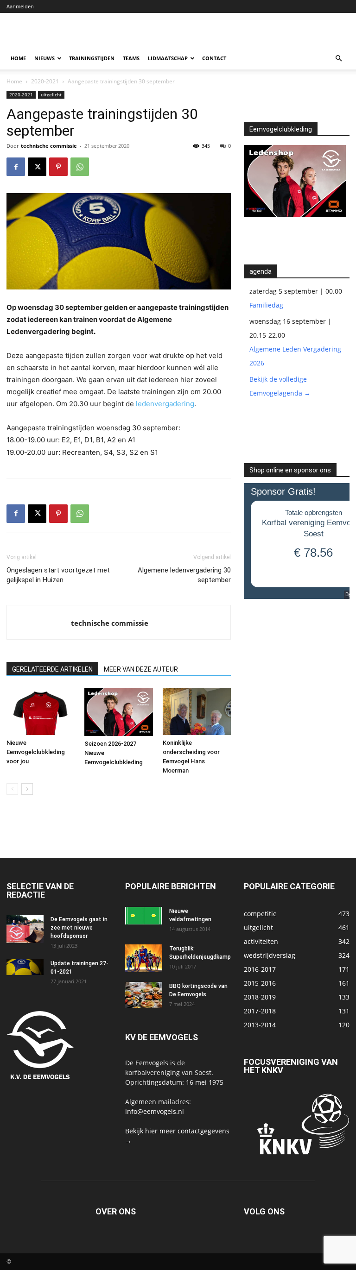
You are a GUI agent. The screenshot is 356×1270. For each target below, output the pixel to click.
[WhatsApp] (79, 166)
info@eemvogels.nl (154, 1111)
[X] (37, 166)
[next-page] (27, 789)
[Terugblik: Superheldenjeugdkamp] (143, 958)
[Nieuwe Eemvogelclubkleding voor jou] (40, 711)
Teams (131, 58)
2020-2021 (45, 81)
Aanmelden (20, 6)
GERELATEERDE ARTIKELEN (52, 669)
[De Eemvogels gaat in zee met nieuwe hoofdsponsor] (25, 929)
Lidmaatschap (168, 58)
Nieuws (44, 58)
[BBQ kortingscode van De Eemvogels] (143, 995)
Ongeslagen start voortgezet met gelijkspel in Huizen (58, 575)
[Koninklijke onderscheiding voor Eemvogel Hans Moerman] (197, 711)
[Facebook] (15, 166)
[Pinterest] (58, 166)
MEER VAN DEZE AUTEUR (141, 669)
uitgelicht (51, 94)
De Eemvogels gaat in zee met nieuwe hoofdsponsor (79, 927)
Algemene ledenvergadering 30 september (184, 575)
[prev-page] (12, 789)
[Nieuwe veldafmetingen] (143, 915)
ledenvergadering (165, 403)
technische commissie (49, 145)
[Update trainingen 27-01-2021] (25, 967)
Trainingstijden (91, 58)
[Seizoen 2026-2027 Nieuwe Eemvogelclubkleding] (118, 712)
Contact (214, 58)
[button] (338, 58)
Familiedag (266, 305)
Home (18, 58)
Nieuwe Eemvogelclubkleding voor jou (35, 752)
